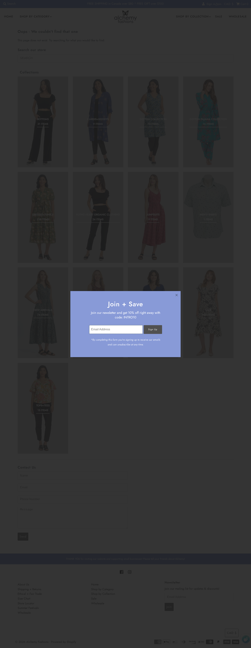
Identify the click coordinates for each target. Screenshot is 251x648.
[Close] (177, 295)
